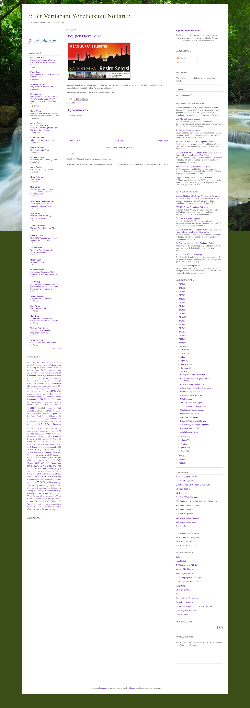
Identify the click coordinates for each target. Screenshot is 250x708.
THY (59, 485)
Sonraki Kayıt (74, 141)
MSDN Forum (181, 493)
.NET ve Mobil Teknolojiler (191, 403)
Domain (29, 394)
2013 (181, 324)
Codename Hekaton (53, 375)
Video (29, 496)
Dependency (57, 389)
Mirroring (30, 425)
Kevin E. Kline (36, 236)
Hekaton (50, 408)
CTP (48, 381)
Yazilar (35, 509)
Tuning (30, 491)
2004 (181, 463)
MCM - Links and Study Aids (188, 537)
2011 (181, 332)
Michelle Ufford (37, 270)
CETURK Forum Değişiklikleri (192, 384)
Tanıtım (30, 485)
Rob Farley (35, 306)
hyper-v (41, 411)
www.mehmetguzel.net (101, 159)
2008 (181, 343)
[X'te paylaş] (81, 99)
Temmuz (185, 368)
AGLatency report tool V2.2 (187, 477)
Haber (80, 103)
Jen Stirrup (35, 282)
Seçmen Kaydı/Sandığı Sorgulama (194, 424)
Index (49, 411)
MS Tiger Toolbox (183, 489)
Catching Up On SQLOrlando (41, 170)
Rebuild (30, 442)
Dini (31, 391)
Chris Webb (35, 111)
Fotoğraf (58, 399)
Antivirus (38, 365)
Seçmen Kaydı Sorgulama (187, 598)
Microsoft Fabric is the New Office (43, 228)
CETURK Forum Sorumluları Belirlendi (192, 207)
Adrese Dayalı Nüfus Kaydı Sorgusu (195, 388)
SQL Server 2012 (43, 466)
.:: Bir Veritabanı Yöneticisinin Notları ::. (79, 15)
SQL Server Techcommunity (43, 201)
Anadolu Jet (53, 362)
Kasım (184, 353)
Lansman (55, 416)
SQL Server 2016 (34, 471)
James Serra (36, 123)
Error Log (54, 394)
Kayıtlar (182, 58)
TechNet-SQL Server (39, 328)
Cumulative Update (35, 383)
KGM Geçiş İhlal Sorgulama (187, 582)
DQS (37, 394)
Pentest (32, 436)
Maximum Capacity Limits (191, 392)
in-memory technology (41, 413)
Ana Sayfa (118, 141)
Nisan (183, 440)
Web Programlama (38, 501)
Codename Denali (34, 375)
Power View (32, 439)
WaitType (58, 499)
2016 (181, 313)
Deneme (47, 389)
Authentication (55, 365)
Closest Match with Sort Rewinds (43, 343)
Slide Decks (35, 179)
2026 (181, 284)
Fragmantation (36, 402)
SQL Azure (42, 458)
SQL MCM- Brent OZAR (186, 546)
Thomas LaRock (37, 226)
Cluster (33, 373)
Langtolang (180, 586)
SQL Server (55, 457)
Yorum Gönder (76, 115)
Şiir (31, 483)
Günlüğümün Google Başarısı (192, 410)
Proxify (179, 594)
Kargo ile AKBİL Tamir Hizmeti (193, 421)
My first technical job (38, 309)
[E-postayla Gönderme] (70, 99)
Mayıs (184, 436)
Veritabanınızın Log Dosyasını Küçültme (192, 166)
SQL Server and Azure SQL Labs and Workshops (196, 501)
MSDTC (41, 428)
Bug (29, 370)
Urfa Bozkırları (186, 399)
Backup (33, 368)
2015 (181, 317)
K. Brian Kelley (37, 138)
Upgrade (30, 493)
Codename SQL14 (40, 378)
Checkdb (51, 370)
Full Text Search (51, 402)
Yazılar (57, 506)
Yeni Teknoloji (49, 509)
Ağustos (185, 364)
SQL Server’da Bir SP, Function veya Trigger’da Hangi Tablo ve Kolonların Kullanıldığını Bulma (198, 154)
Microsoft (54, 421)
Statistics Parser (183, 526)
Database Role (36, 386)
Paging (39, 434)
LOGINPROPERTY (55, 419)
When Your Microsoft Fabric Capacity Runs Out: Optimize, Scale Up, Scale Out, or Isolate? (44, 128)
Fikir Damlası (45, 399)
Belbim (178, 557)
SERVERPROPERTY (50, 450)
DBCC (32, 389)
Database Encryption (184, 481)
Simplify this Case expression (42, 299)
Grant (55, 404)
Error (44, 394)
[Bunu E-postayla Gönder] (75, 99)
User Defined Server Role (48, 493)
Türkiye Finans (182, 615)
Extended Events (34, 397)
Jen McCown (36, 248)
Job (39, 416)
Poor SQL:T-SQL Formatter (187, 497)
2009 (181, 339)
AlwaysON (41, 362)
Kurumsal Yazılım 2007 (190, 428)
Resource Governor (52, 442)
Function (30, 404)
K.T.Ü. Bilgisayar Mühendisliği (188, 578)
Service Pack (51, 452)
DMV (53, 391)
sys (38, 479)
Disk (39, 391)
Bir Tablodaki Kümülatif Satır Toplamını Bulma (195, 141)
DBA (59, 386)
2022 (181, 295)
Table (56, 483)
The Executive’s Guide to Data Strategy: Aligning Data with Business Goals (42, 191)
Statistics (39, 474)
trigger (55, 488)
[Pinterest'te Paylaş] (86, 99)
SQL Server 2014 (50, 469)
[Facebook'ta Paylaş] (83, 99)
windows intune (43, 504)
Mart (183, 444)
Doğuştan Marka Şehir (189, 414)
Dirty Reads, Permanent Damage (43, 87)
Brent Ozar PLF (37, 58)
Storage (49, 474)
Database (57, 383)
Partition (48, 434)
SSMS (29, 474)
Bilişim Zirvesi (46, 368)
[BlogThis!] (78, 99)
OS (60, 431)
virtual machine (48, 496)
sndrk (104, 688)
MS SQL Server (49, 424)
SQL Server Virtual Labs (186, 522)
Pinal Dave (35, 72)
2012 (181, 328)
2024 (181, 291)
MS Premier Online (184, 590)
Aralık (183, 350)
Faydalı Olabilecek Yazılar (188, 30)
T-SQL (41, 482)
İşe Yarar (31, 416)
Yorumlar (183, 63)
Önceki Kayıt (162, 141)
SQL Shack (35, 213)
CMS (43, 373)
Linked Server (40, 419)
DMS (46, 391)
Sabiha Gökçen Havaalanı (46, 444)
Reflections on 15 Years (39, 150)
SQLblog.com (36, 340)
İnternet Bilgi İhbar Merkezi (187, 569)
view (37, 496)
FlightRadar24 (181, 561)
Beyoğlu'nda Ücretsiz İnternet (192, 375)
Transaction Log (43, 488)
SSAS (49, 471)
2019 (181, 306)
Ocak (183, 451)
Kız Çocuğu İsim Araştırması (188, 130)
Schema (33, 447)
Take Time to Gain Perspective (42, 140)
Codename (53, 373)
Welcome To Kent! (37, 262)
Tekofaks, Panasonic (184, 602)
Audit (45, 365)
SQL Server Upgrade (184, 514)
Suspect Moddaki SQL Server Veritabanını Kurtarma (197, 108)
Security (53, 447)
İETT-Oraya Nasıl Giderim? (187, 565)
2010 (181, 335)
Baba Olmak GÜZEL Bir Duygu (189, 254)
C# (42, 370)
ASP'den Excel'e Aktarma (191, 395)
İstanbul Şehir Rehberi (185, 573)
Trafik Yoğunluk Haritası (186, 610)
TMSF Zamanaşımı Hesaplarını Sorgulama (194, 606)
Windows (31, 504)
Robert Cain (35, 260)
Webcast (54, 501)
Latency (30, 419)
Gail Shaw (34, 316)
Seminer (31, 449)
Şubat (183, 447)
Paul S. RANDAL (37, 148)
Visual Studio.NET (43, 499)
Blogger (132, 688)
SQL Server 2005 (41, 460)
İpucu (55, 413)
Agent (29, 362)
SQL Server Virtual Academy (188, 518)
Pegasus (57, 434)
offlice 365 (44, 431)
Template (52, 485)
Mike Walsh (35, 94)
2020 (181, 302)
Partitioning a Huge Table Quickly (43, 160)
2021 (181, 299)
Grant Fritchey (36, 177)
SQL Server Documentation (187, 505)
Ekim (183, 357)
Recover (40, 442)
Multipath (54, 428)
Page (32, 434)
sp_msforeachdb (43, 455)
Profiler (56, 439)
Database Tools (49, 386)
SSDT (56, 471)
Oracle (54, 431)
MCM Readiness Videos (186, 541)
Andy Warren (36, 167)
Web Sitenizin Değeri (189, 417)
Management (35, 421)
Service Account (34, 452)
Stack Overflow (37, 296)
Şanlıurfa (57, 479)
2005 (181, 459)
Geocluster (44, 404)
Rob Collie (35, 187)
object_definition (32, 431)
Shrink (29, 455)
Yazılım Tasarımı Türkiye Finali (193, 406)
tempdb (42, 485)
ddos (40, 389)
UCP (39, 491)
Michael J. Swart (37, 157)
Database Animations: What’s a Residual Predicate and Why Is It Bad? (43, 62)
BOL (57, 368)
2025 (181, 288)
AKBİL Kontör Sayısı (189, 432)
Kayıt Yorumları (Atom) (122, 147)
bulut (36, 370)
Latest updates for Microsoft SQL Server (193, 485)
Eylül (183, 360)
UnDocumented (51, 491)
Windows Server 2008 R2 (42, 507)
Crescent (40, 381)
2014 (181, 321)
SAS (59, 444)
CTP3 (56, 381)
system (48, 479)
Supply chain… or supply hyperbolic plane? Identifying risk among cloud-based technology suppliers (44, 286)
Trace (32, 488)
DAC (48, 383)
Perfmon (41, 436)
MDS (46, 421)
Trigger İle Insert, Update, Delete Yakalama (194, 178)
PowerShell (44, 439)
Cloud (59, 370)
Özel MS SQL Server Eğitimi (188, 119)
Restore (30, 444)
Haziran (184, 371)
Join (46, 416)
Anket (29, 365)
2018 (181, 310)
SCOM (43, 447)
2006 (181, 456)
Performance (53, 436)
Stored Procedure (44, 476)
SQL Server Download (185, 509)
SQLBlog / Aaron (38, 84)
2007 (181, 346)
